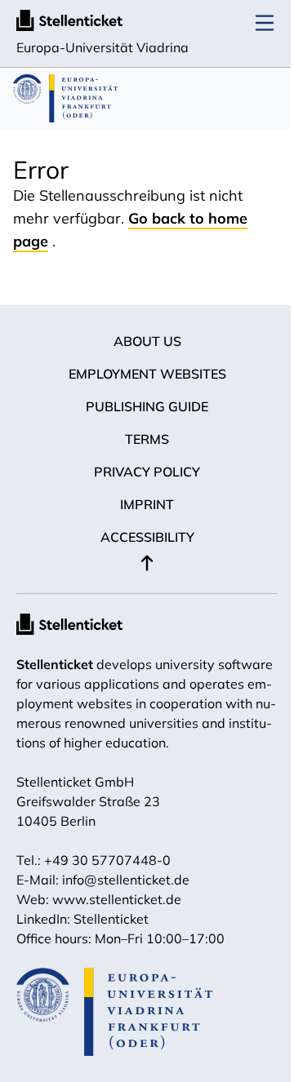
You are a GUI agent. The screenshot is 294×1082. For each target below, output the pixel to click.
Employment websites (147, 374)
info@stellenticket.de (125, 879)
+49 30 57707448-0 (107, 860)
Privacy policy (147, 471)
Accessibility (147, 537)
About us (147, 341)
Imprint (147, 504)
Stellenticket (54, 664)
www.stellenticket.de (116, 899)
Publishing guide (147, 406)
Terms (147, 439)
